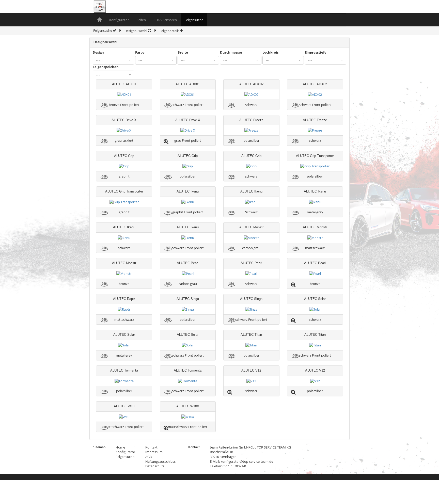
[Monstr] (251, 237)
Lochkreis (270, 52)
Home (120, 447)
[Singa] (188, 309)
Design (98, 52)
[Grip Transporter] (315, 166)
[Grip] (124, 166)
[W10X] (187, 416)
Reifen (141, 20)
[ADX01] (124, 94)
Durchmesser (231, 52)
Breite (183, 52)
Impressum (154, 452)
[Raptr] (124, 309)
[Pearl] (188, 273)
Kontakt (151, 447)
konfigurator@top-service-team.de (247, 461)
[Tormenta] (124, 380)
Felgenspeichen (106, 67)
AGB (148, 456)
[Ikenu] (187, 201)
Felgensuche (193, 20)
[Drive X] (124, 130)
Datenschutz (154, 466)
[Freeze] (251, 130)
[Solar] (315, 309)
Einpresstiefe (315, 52)
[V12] (251, 380)
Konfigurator (119, 20)
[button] (113, 60)
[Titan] (251, 345)
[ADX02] (251, 94)
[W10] (124, 416)
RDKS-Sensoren (165, 20)
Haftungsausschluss (160, 461)
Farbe (140, 52)
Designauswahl (136, 30)
